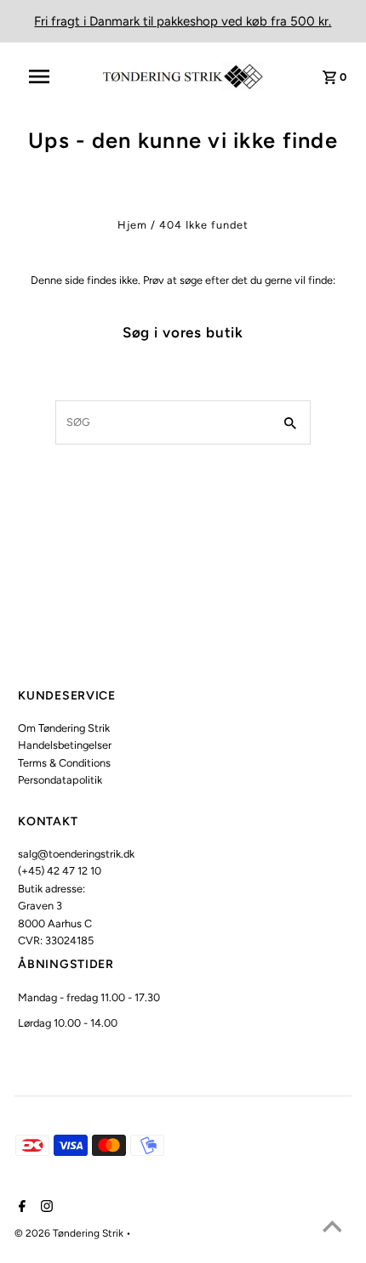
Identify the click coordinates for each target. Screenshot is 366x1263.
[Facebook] (20, 1208)
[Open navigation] (49, 76)
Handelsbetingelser (65, 745)
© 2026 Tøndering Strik (70, 1233)
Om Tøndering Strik (64, 728)
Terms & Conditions (64, 762)
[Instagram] (45, 1208)
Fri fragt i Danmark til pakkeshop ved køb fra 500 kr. (182, 21)
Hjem (132, 224)
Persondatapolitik (60, 779)
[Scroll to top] (332, 1229)
